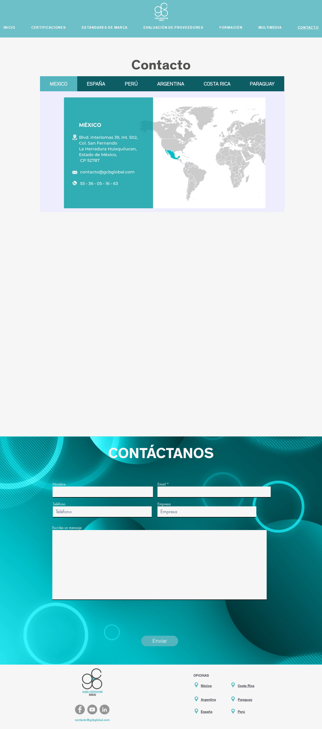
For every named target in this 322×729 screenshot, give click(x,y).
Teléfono (59, 504)
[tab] (58, 83)
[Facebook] (80, 709)
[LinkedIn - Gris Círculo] (104, 709)
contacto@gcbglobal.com (92, 720)
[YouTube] (92, 709)
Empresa (164, 504)
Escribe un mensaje (67, 528)
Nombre (59, 484)
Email (161, 484)
